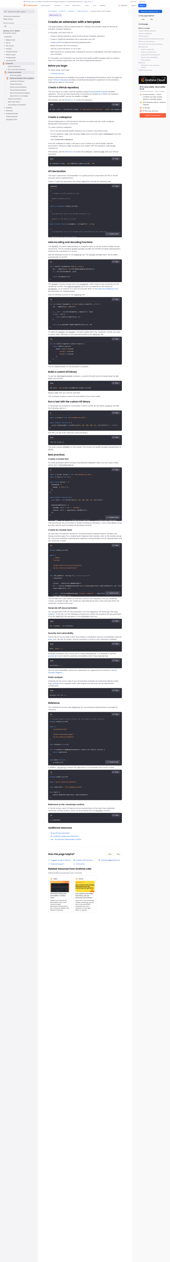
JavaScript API (11, 60)
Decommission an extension (17, 105)
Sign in (133, 5)
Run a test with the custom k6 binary (151, 44)
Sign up (142, 5)
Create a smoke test (147, 49)
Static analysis (145, 60)
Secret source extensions (18, 87)
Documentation (52, 11)
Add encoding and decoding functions (151, 39)
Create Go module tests (148, 52)
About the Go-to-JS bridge (19, 96)
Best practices (143, 47)
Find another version (9, 33)
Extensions (71, 11)
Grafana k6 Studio (12, 113)
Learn (87, 5)
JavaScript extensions (17, 81)
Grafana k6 (62, 11)
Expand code (113, 234)
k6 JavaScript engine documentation (64, 836)
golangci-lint (57, 683)
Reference (9, 110)
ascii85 (58, 42)
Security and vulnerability (149, 57)
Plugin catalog (8, 19)
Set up (8, 43)
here (100, 94)
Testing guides (11, 57)
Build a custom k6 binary (146, 41)
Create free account (153, 115)
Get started (10, 46)
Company (102, 5)
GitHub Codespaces (60, 80)
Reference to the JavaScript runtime (150, 66)
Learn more (87, 1)
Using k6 (9, 49)
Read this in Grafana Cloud (149, 11)
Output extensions (16, 84)
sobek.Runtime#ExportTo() (108, 289)
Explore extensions (14, 66)
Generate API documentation (150, 55)
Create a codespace (145, 33)
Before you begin (144, 28)
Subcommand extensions (18, 90)
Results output (11, 54)
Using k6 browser (11, 51)
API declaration (143, 36)
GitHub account (58, 74)
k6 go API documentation (60, 833)
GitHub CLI (69, 100)
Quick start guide (15, 75)
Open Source (76, 5)
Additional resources (145, 70)
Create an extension (82, 11)
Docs (94, 5)
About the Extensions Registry (20, 93)
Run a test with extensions (16, 69)
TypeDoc (51, 614)
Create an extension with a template (22, 78)
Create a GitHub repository (147, 31)
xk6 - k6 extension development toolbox (65, 839)
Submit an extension (14, 99)
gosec (50, 639)
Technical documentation (11, 16)
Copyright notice (11, 119)
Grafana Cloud (45, 5)
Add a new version (14, 102)
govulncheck (53, 656)
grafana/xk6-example (99, 92)
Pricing (67, 5)
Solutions (57, 5)
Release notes (10, 40)
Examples (9, 108)
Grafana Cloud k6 (12, 116)
